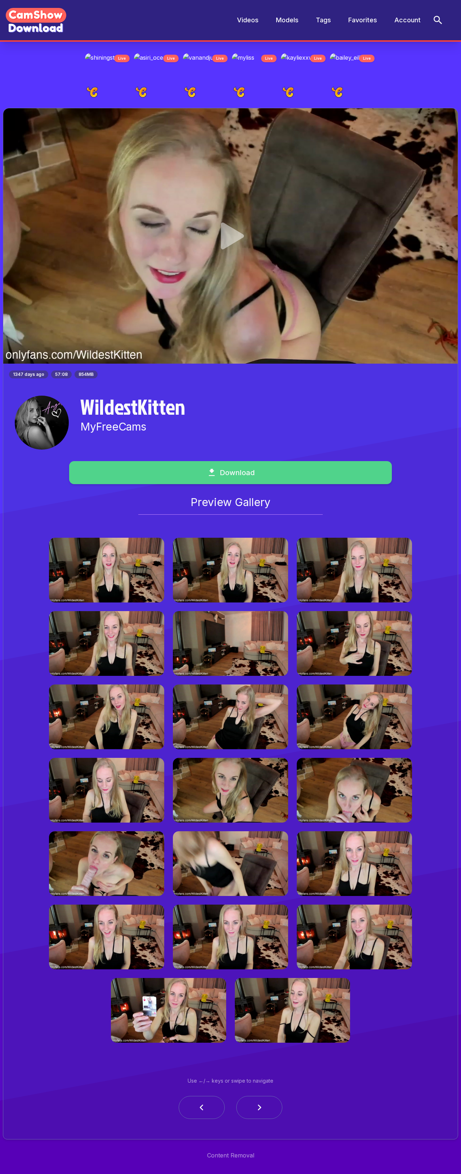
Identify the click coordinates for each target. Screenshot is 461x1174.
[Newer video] (259, 1109)
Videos (248, 20)
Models (287, 20)
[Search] (437, 20)
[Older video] (202, 1109)
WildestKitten (132, 408)
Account (407, 20)
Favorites (362, 20)
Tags (323, 20)
